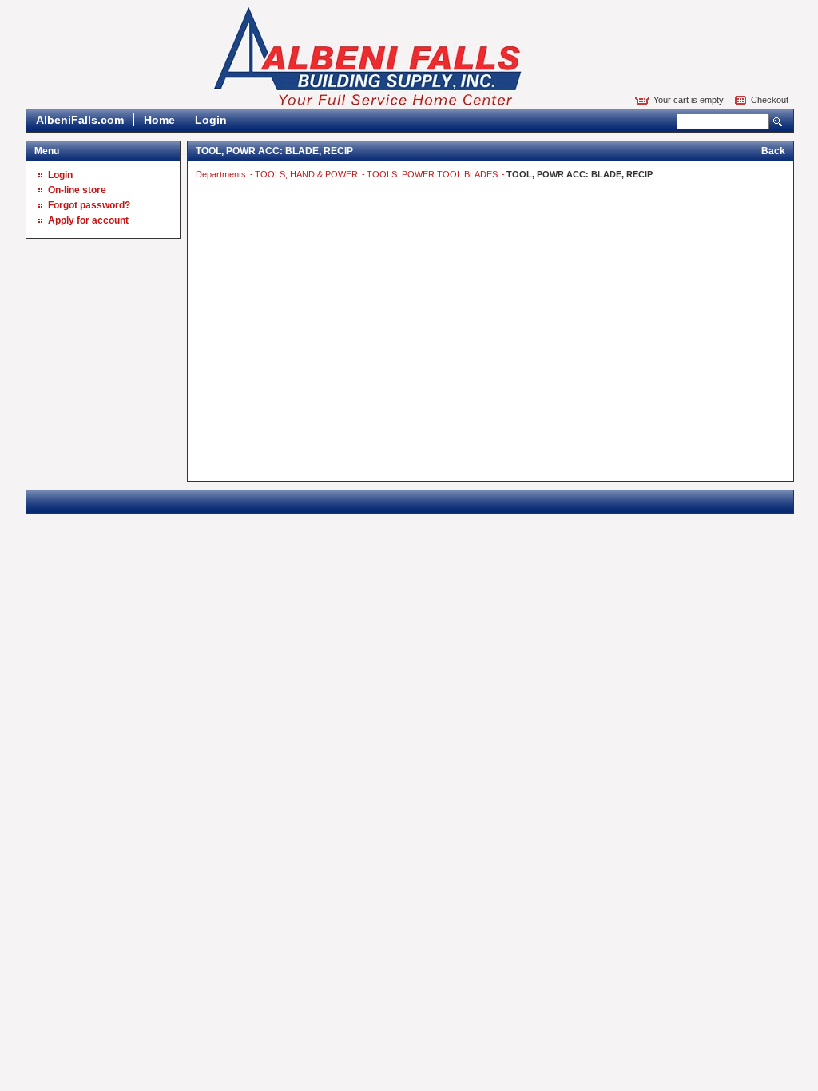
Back (773, 151)
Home (159, 119)
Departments (222, 174)
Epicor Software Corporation (368, 56)
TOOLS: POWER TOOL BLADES (433, 174)
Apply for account (88, 220)
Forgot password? (89, 205)
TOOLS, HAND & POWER (307, 174)
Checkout (769, 100)
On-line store (77, 190)
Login (211, 119)
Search (778, 121)
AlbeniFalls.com (80, 119)
